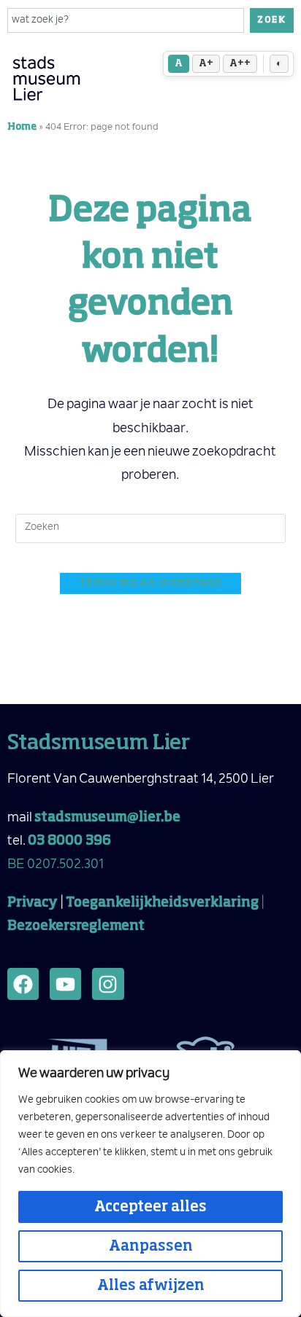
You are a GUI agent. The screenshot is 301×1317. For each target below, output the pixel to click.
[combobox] (125, 20)
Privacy (32, 903)
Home (22, 127)
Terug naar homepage (150, 583)
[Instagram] (107, 983)
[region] (150, 1183)
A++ (240, 64)
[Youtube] (65, 983)
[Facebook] (23, 983)
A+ (206, 64)
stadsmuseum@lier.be (107, 817)
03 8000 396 (69, 841)
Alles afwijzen (151, 1285)
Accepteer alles (150, 1207)
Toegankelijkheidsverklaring (162, 903)
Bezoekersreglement (76, 926)
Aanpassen (151, 1246)
